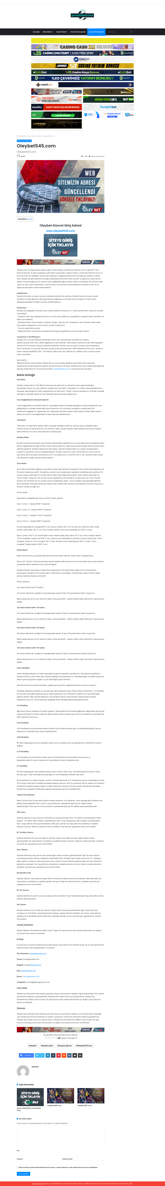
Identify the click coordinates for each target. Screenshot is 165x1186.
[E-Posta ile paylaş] (75, 1055)
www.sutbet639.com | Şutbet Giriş (29, 1109)
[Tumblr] (53, 1055)
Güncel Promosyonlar (78, 32)
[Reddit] (64, 1055)
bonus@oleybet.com (31, 976)
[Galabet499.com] (60, 1095)
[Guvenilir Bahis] (82, 15)
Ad (18, 1150)
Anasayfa (21, 136)
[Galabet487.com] (90, 1095)
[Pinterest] (58, 1055)
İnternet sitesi (67, 1159)
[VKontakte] (69, 1055)
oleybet (33, 1045)
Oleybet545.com (84, 1045)
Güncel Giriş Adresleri (96, 32)
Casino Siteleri (61, 32)
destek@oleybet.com (61, 369)
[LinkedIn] (48, 1055)
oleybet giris (47, 1045)
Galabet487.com (84, 1105)
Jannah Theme (37, 1184)
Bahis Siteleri (47, 32)
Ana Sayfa (36, 32)
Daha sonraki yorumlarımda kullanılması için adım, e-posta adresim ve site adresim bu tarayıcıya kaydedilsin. (58, 1167)
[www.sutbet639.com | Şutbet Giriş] (30, 1097)
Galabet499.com (54, 1105)
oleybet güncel (65, 1045)
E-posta (20, 1159)
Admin (23, 156)
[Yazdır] (80, 1055)
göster (29, 219)
